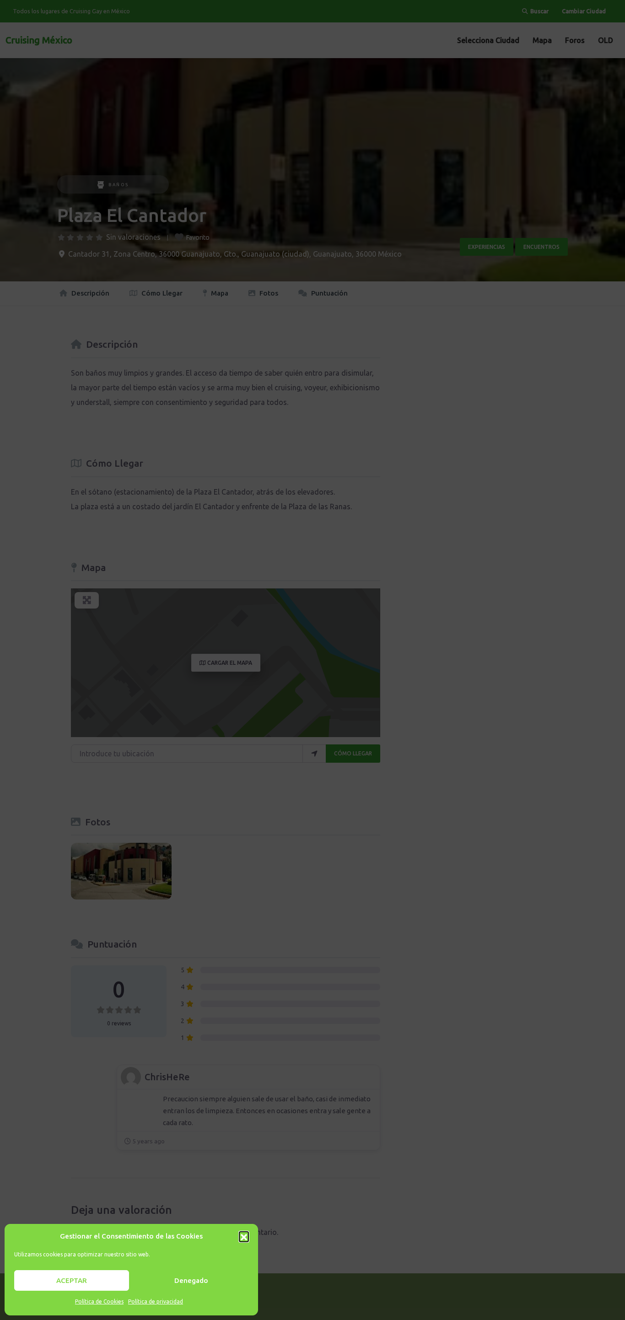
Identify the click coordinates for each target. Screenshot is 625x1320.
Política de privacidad (155, 1301)
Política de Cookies (99, 1301)
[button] (243, 1236)
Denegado (191, 1280)
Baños (118, 184)
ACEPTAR (71, 1280)
